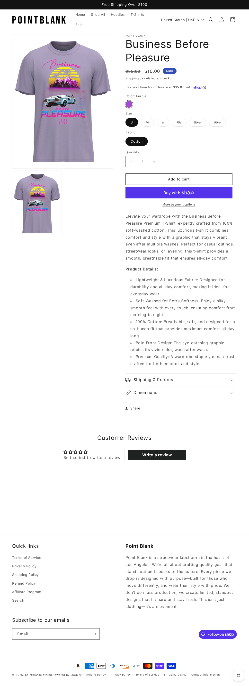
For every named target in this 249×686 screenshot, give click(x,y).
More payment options (178, 204)
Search (18, 600)
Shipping (132, 78)
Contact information (205, 674)
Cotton (137, 141)
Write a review (157, 454)
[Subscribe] (94, 634)
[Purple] (128, 104)
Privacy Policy (24, 566)
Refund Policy (24, 583)
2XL (200, 123)
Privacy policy (121, 674)
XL (182, 123)
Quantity (132, 152)
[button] (211, 19)
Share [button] (135, 408)
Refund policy (96, 674)
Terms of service (147, 674)
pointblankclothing (38, 675)
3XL (220, 123)
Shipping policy (175, 674)
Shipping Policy (25, 574)
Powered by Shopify (67, 675)
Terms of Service (26, 557)
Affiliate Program (26, 592)
